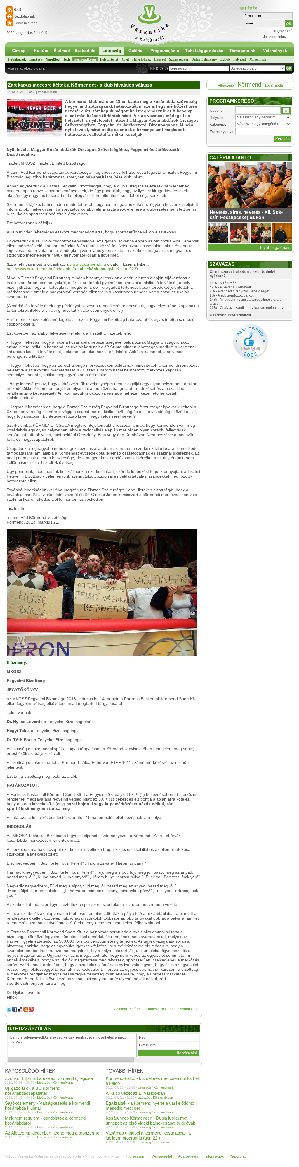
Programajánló (164, 50)
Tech (66, 59)
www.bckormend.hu (88, 264)
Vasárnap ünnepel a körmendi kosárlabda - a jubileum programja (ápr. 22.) (148, 1135)
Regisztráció (283, 31)
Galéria (135, 50)
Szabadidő (85, 50)
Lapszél (160, 59)
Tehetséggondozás (204, 50)
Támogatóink (242, 50)
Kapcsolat (238, 1156)
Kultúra (41, 50)
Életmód (62, 50)
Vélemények (275, 50)
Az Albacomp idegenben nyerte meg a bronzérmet (52, 1132)
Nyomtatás (188, 1009)
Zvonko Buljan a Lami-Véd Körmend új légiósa (49, 1078)
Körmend (249, 84)
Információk (214, 1156)
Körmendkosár (85, 59)
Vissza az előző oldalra (26, 68)
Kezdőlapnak (24, 16)
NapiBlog (53, 59)
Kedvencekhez (25, 23)
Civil (125, 59)
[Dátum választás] (286, 110)
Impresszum (135, 1156)
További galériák (274, 247)
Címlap (19, 50)
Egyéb (225, 59)
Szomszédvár (179, 59)
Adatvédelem (188, 1156)
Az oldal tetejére (127, 1009)
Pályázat (239, 59)
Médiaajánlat (161, 1156)
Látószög (111, 50)
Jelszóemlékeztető (278, 37)
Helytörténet (109, 59)
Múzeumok (257, 59)
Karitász (35, 59)
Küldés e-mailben (160, 1009)
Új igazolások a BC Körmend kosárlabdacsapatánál (32, 1091)
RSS (17, 10)
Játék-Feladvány (204, 59)
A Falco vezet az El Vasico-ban (135, 1093)
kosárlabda (274, 85)
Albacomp (226, 85)
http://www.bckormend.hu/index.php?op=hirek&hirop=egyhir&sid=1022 (71, 268)
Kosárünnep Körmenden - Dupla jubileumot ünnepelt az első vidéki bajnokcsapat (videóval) (150, 1120)
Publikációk (17, 59)
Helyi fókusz (141, 59)
